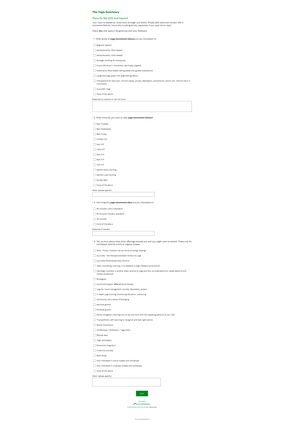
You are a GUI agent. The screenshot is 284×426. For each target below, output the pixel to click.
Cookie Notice (145, 419)
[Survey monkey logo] (142, 403)
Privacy (137, 419)
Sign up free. (153, 407)
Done (142, 394)
